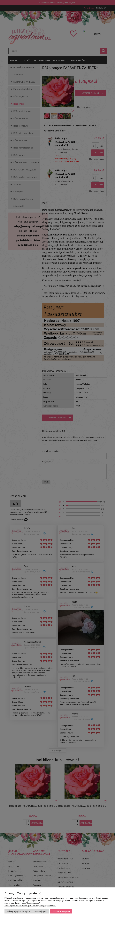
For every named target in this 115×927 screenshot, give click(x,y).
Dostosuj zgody (41, 911)
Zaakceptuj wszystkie (61, 911)
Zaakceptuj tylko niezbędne (18, 911)
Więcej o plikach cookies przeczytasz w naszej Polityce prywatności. (30, 905)
